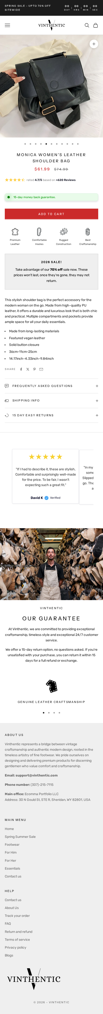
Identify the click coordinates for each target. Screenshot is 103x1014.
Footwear (12, 845)
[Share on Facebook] (21, 369)
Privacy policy (15, 947)
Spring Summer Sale (20, 837)
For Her (10, 861)
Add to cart (51, 214)
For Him (11, 852)
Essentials (12, 868)
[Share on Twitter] (28, 369)
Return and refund (18, 932)
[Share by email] (41, 369)
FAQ (8, 924)
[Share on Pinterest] (34, 369)
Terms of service (17, 940)
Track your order (17, 916)
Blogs (9, 955)
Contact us (13, 876)
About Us (12, 908)
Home (9, 829)
